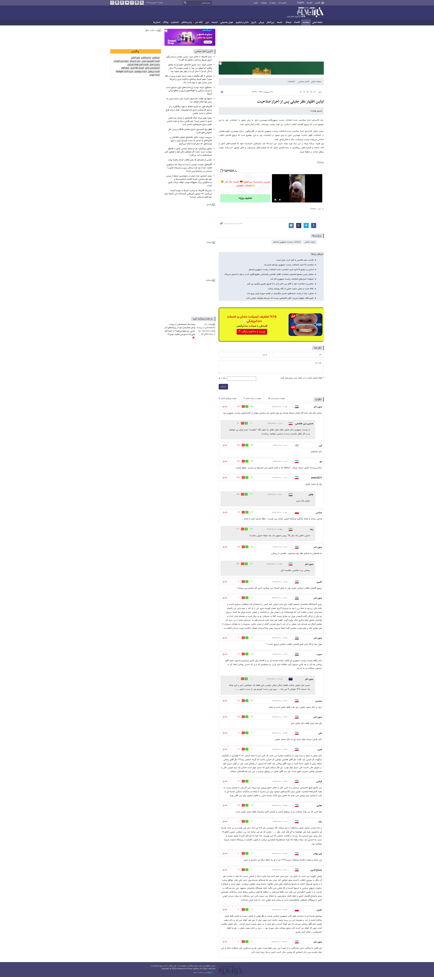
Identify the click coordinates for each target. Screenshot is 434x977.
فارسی (317, 2)
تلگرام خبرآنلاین (137, 3)
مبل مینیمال (135, 61)
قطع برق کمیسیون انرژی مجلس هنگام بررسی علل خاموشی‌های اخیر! (190, 131)
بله (117, 3)
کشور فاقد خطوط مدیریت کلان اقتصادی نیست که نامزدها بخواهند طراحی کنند (280, 298)
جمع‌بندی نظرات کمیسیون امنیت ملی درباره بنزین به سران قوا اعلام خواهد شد (189, 100)
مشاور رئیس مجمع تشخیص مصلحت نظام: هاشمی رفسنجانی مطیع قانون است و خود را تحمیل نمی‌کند (269, 274)
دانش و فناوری (242, 22)
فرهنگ (288, 22)
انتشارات (175, 22)
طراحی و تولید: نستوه (201, 972)
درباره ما (273, 2)
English (300, 2)
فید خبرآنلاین (142, 3)
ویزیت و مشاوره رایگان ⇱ (252, 331)
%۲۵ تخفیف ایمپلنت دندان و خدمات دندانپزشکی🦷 (252, 319)
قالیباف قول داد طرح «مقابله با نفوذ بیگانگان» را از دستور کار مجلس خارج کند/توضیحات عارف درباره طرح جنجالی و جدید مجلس (189, 110)
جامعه (279, 22)
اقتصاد (297, 22)
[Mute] (280, 200)
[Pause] (275, 200)
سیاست (306, 22)
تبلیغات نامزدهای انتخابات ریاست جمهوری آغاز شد (292, 279)
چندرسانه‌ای (186, 22)
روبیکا (112, 3)
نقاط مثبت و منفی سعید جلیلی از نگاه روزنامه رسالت (291, 288)
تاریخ (253, 22)
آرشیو (256, 2)
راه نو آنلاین (146, 58)
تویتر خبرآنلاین (127, 3)
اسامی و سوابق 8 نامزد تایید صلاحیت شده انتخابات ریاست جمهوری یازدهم (281, 269)
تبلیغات (264, 2)
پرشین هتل (154, 64)
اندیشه (215, 22)
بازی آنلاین (135, 58)
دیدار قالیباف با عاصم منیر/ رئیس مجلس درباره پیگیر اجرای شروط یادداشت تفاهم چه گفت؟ (189, 58)
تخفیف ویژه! (245, 198)
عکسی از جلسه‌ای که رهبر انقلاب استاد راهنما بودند (190, 160)
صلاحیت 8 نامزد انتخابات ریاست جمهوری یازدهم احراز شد (289, 265)
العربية (309, 2)
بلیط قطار (125, 68)
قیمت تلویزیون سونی (150, 61)
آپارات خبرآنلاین (122, 3)
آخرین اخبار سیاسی (204, 51)
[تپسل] (220, 63)
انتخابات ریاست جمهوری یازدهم (286, 242)
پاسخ (225, 406)
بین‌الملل (270, 22)
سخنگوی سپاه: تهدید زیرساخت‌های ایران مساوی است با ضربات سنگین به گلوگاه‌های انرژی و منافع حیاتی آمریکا (189, 91)
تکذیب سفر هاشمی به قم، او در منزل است (295, 260)
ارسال (223, 386)
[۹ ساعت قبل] (206, 329)
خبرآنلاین (305, 12)
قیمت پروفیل (154, 71)
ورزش (261, 22)
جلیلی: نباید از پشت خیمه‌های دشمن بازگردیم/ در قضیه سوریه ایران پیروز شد (280, 293)
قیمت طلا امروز (137, 68)
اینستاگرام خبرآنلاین (132, 3)
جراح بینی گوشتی (121, 61)
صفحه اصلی (317, 22)
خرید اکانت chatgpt (124, 71)
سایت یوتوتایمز (140, 71)
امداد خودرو (154, 75)
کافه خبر (199, 22)
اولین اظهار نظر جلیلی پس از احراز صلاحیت (290, 101)
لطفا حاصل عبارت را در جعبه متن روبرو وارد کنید (302, 378)
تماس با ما (283, 2)
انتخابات (291, 81)
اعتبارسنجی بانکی (152, 68)
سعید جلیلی (310, 242)
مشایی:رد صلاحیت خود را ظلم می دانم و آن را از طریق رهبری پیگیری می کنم (280, 284)
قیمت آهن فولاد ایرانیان (137, 64)
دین (207, 22)
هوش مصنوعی (226, 22)
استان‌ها (156, 22)
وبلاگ (165, 22)
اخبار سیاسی (303, 81)
